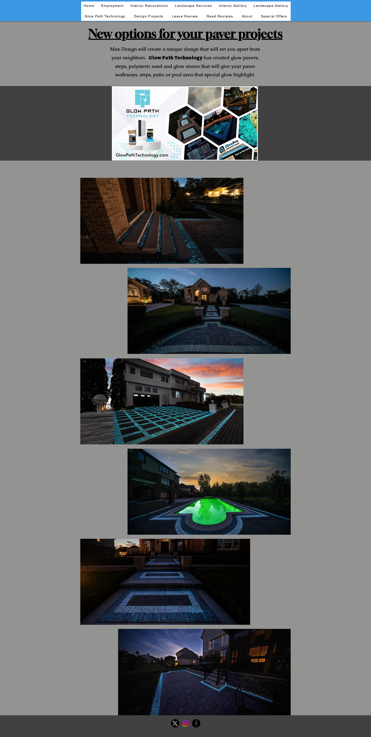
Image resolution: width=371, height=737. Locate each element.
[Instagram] (185, 723)
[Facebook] (196, 723)
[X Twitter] (175, 723)
